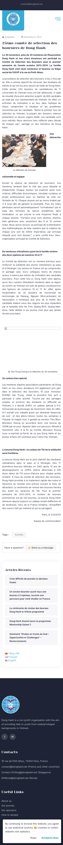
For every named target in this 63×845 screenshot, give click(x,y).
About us (6, 800)
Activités (19, 534)
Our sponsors (8, 810)
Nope (33, 837)
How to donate (9, 814)
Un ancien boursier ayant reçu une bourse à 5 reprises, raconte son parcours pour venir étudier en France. (30, 595)
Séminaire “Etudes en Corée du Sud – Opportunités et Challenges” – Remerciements (29, 637)
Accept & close (50, 837)
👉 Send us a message (40, 547)
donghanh (9, 37)
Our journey (7, 805)
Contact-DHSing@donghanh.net (19, 772)
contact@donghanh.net (32, 4)
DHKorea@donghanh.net (15, 778)
